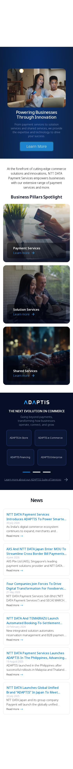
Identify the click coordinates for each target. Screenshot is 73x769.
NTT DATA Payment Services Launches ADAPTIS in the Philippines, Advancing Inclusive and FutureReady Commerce (35, 655)
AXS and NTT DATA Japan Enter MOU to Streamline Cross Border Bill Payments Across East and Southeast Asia (36, 551)
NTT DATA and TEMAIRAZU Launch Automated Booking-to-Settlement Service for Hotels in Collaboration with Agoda (33, 620)
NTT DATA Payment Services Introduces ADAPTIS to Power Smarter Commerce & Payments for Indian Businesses (35, 516)
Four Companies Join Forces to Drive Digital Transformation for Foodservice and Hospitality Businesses (36, 586)
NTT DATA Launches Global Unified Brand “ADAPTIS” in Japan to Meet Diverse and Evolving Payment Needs (34, 690)
